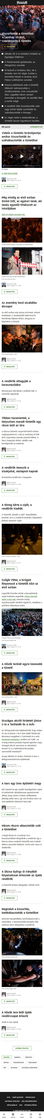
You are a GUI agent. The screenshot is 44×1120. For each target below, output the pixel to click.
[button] (6, 1057)
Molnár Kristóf (11, 359)
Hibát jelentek (17, 1097)
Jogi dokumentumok (29, 1101)
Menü (4, 1117)
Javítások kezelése (12, 1101)
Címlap (13, 1117)
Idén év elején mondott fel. (13, 214)
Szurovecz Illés (12, 178)
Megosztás (11, 47)
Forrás (6, 169)
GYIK (8, 1097)
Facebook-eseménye (10, 739)
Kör (31, 1117)
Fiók (40, 1117)
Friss (22, 1117)
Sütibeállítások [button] (30, 1105)
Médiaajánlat (12, 1105)
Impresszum (30, 1097)
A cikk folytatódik (9, 173)
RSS (20, 1105)
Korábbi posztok (22, 1048)
